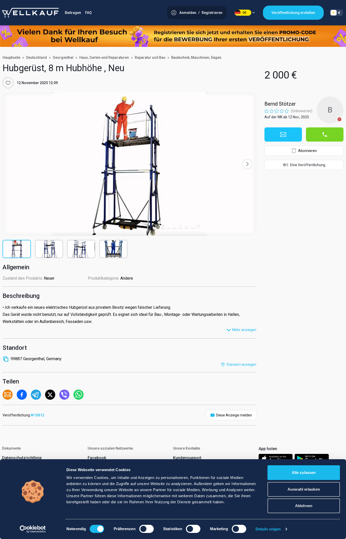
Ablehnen (303, 506)
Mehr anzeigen (244, 330)
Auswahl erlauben (303, 489)
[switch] (146, 529)
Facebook (97, 457)
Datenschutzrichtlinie (22, 457)
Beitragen (73, 13)
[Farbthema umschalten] (336, 12)
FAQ (88, 13)
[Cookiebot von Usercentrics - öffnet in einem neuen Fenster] (33, 529)
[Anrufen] (324, 134)
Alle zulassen (304, 472)
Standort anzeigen (241, 364)
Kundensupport (187, 457)
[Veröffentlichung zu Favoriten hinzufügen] (8, 82)
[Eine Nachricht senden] (283, 134)
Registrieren (212, 13)
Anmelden (187, 13)
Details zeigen (268, 529)
